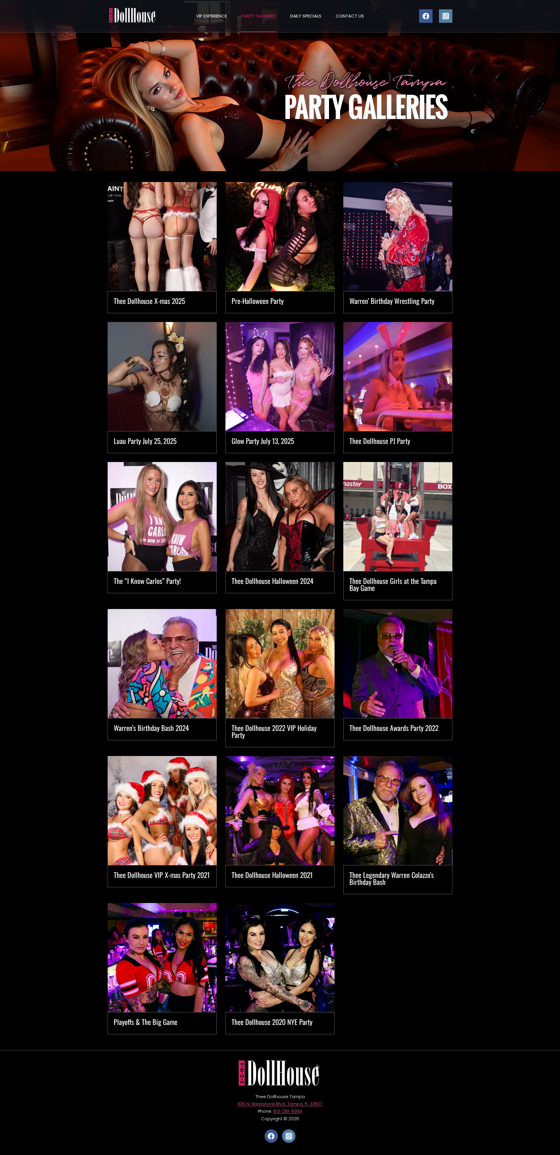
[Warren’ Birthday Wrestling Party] (397, 236)
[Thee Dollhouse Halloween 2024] (280, 516)
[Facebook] (426, 16)
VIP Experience (211, 16)
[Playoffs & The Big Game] (162, 957)
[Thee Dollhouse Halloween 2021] (280, 810)
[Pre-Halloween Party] (280, 236)
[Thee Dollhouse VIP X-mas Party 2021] (162, 810)
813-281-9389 (287, 1111)
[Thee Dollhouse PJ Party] (397, 376)
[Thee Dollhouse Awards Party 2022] (397, 663)
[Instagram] (445, 16)
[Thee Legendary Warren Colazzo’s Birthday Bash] (397, 810)
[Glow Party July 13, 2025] (280, 376)
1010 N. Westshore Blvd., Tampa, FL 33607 (280, 1104)
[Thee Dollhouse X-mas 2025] (162, 236)
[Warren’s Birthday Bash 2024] (162, 663)
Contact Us (350, 16)
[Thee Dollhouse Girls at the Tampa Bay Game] (397, 516)
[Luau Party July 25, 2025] (162, 376)
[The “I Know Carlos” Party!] (162, 516)
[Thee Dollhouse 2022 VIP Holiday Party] (280, 663)
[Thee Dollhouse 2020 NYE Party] (280, 957)
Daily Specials (305, 16)
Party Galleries (258, 16)
